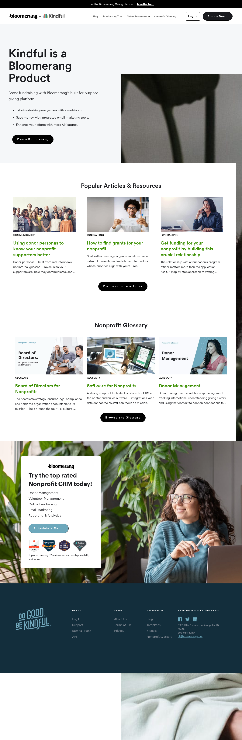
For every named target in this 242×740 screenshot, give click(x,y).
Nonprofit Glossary (165, 16)
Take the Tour (145, 4)
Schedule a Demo (48, 528)
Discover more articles (123, 286)
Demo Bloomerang (33, 139)
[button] (138, 16)
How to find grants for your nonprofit (115, 246)
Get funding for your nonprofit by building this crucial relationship (187, 248)
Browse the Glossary (123, 417)
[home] (36, 16)
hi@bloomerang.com (190, 636)
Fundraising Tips (112, 16)
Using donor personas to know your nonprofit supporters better (38, 248)
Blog (95, 16)
